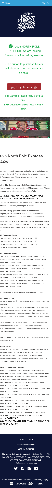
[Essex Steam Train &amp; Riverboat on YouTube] (36, 469)
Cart (48, 3)
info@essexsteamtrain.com (26, 463)
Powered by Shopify (40, 479)
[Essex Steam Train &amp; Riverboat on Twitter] (16, 469)
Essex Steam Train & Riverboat (19, 479)
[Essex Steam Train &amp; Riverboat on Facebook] (22, 469)
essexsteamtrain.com (26, 444)
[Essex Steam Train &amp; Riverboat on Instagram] (29, 469)
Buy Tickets (24, 87)
